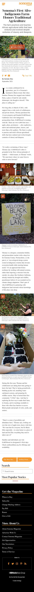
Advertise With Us (9, 532)
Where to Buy (7, 497)
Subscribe (5, 501)
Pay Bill (5, 508)
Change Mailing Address (11, 504)
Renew (4, 512)
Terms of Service (8, 551)
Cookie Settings (17, 581)
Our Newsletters (8, 544)
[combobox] (17, 471)
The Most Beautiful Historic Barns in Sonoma (10, 459)
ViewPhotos (18, 47)
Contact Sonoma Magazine (12, 536)
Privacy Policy (7, 548)
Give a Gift (6, 516)
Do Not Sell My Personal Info (17, 577)
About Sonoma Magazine (11, 529)
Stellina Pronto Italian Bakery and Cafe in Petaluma (25, 459)
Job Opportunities (8, 540)
